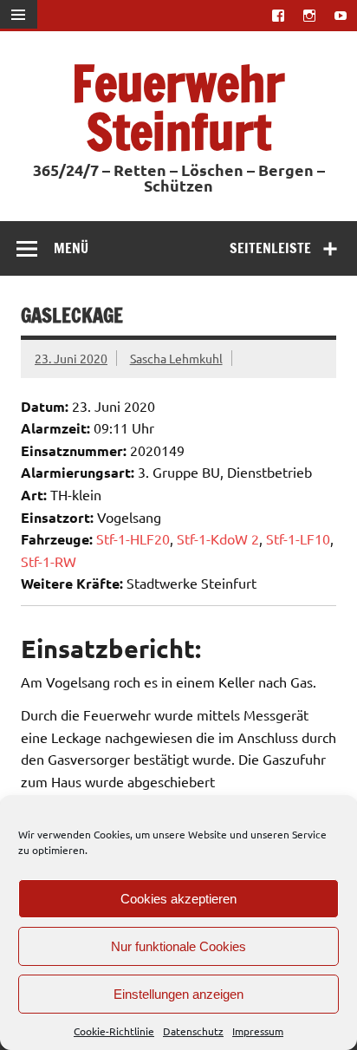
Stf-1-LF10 (298, 538)
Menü (71, 248)
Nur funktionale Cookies (178, 946)
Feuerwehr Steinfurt (178, 107)
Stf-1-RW (48, 561)
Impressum (257, 1031)
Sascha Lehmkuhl (176, 358)
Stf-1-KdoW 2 (218, 538)
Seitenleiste (270, 248)
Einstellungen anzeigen (178, 994)
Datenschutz (193, 1031)
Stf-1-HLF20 (133, 538)
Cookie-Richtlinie (114, 1031)
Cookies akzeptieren (178, 898)
